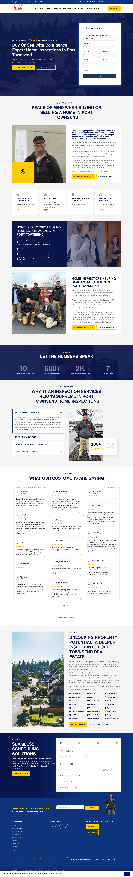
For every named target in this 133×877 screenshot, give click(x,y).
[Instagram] (103, 859)
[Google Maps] (114, 859)
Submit (91, 808)
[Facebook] (97, 859)
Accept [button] (127, 873)
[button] (23, 172)
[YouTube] (109, 859)
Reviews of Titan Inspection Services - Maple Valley (30, 487)
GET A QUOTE (100, 76)
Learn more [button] (58, 873)
